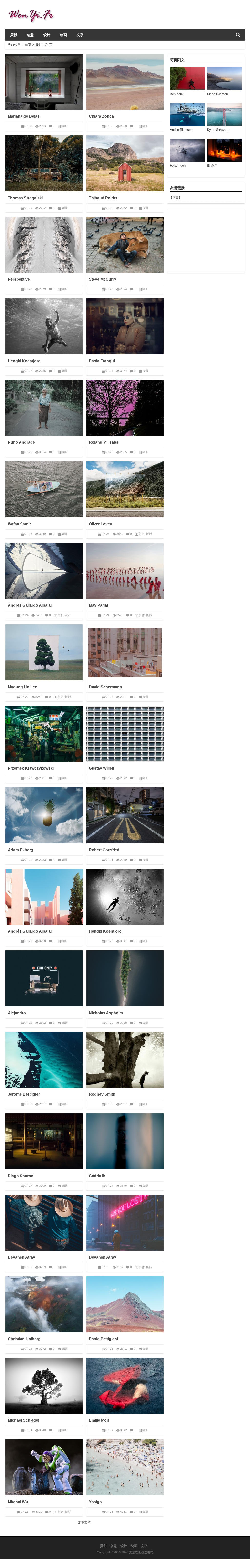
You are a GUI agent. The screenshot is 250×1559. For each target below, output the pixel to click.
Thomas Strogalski (25, 198)
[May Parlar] (125, 571)
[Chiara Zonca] (125, 82)
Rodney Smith (102, 1094)
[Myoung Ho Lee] (44, 652)
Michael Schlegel (23, 1420)
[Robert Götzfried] (125, 815)
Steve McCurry (102, 279)
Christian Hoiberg (24, 1339)
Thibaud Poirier (103, 198)
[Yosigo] (125, 1467)
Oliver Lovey (100, 524)
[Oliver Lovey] (125, 489)
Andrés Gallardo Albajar (30, 931)
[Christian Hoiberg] (44, 1304)
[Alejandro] (44, 978)
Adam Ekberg (20, 850)
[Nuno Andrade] (44, 408)
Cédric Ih (97, 1176)
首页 (28, 45)
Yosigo (95, 1502)
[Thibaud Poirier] (125, 163)
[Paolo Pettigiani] (125, 1304)
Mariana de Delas (24, 116)
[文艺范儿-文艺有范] (33, 6)
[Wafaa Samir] (44, 489)
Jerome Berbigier (24, 1094)
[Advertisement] (205, 240)
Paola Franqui (102, 361)
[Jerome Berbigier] (44, 1060)
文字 (80, 35)
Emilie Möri (99, 1420)
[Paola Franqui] (125, 326)
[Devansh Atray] (44, 1223)
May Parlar (98, 605)
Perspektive (19, 279)
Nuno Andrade (21, 442)
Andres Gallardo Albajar (30, 605)
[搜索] (238, 35)
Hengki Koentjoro (24, 361)
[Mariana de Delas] (44, 82)
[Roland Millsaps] (125, 408)
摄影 (13, 35)
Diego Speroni (21, 1176)
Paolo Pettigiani (103, 1339)
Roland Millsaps (103, 442)
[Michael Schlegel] (44, 1386)
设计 (46, 35)
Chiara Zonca (101, 116)
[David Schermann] (125, 652)
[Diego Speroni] (44, 1141)
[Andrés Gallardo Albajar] (44, 897)
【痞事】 (175, 198)
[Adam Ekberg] (44, 815)
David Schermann (105, 687)
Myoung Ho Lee (22, 687)
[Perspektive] (44, 245)
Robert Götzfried (104, 850)
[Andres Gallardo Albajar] (44, 571)
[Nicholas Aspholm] (125, 978)
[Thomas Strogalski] (44, 163)
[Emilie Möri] (125, 1386)
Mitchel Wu (18, 1502)
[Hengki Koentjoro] (44, 326)
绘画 (63, 35)
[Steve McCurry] (125, 245)
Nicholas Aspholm (106, 1013)
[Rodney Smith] (125, 1060)
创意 (30, 35)
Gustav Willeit (101, 768)
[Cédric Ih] (125, 1141)
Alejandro (17, 1013)
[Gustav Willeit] (125, 734)
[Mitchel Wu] (44, 1467)
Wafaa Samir (19, 524)
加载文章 (84, 1522)
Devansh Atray (21, 1257)
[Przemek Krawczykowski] (44, 734)
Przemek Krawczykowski (31, 768)
